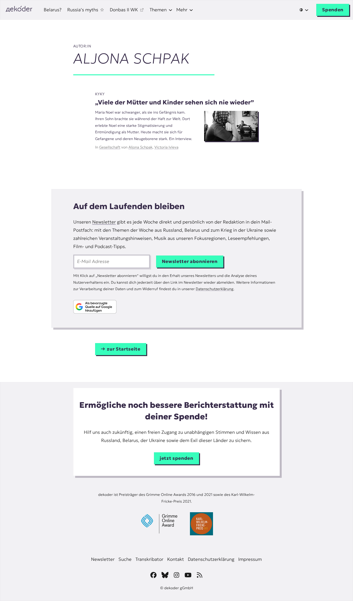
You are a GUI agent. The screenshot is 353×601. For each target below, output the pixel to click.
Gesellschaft (109, 147)
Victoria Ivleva (166, 147)
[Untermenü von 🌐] (304, 10)
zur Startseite (123, 349)
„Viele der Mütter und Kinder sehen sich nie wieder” (174, 102)
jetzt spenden (176, 458)
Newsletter (104, 222)
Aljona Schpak (140, 147)
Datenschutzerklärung (214, 289)
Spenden (332, 10)
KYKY (100, 94)
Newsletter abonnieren (190, 261)
